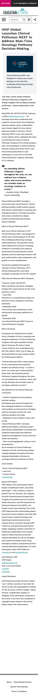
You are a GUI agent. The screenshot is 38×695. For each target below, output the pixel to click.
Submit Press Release (19, 687)
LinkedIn (5, 552)
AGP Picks (5, 3)
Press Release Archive (22, 682)
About (9, 682)
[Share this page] (34, 19)
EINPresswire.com (16, 116)
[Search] (23, 19)
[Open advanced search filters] (29, 19)
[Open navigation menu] (4, 19)
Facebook (6, 572)
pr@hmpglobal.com (10, 563)
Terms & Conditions (19, 691)
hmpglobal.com (21, 552)
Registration (8, 477)
